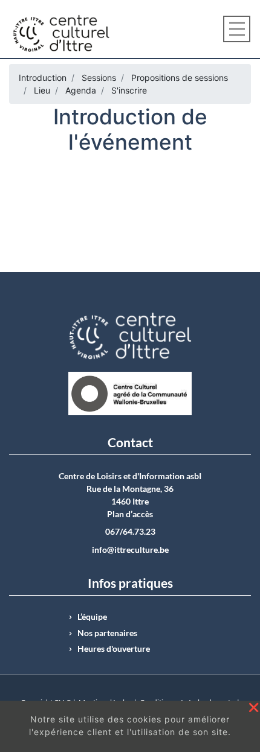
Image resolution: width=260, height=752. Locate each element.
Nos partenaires (107, 633)
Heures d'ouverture (113, 649)
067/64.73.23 (130, 532)
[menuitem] (43, 77)
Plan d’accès (130, 514)
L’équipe (92, 617)
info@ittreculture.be (130, 550)
